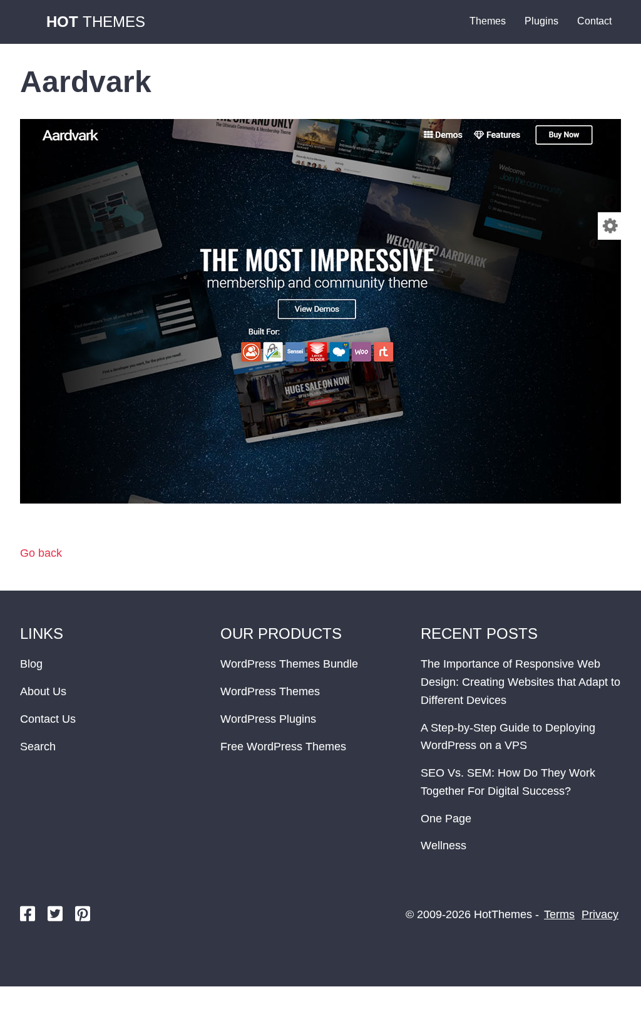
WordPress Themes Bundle (289, 664)
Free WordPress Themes (283, 746)
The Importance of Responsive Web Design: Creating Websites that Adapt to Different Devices (520, 682)
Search (38, 746)
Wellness (443, 845)
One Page (446, 818)
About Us (43, 691)
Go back (41, 553)
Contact (594, 21)
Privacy (600, 914)
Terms (559, 914)
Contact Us (48, 719)
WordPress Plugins (268, 719)
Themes (95, 21)
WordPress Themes (270, 691)
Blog (31, 664)
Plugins (541, 21)
